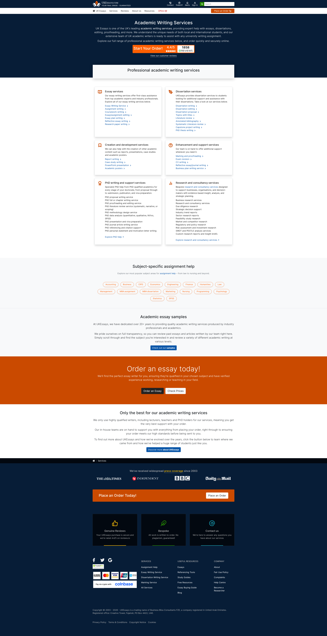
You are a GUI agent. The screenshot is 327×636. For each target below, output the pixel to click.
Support (179, 5)
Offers (161, 11)
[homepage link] (94, 460)
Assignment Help (149, 567)
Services (113, 11)
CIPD (140, 284)
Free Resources (185, 582)
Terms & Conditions (117, 622)
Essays (181, 567)
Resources (149, 11)
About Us (136, 11)
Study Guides (184, 577)
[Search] (202, 4)
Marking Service (149, 582)
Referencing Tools (186, 572)
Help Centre (220, 582)
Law (219, 284)
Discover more (163, 449)
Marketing (170, 291)
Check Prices (176, 390)
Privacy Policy (99, 622)
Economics (155, 284)
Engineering (172, 284)
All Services (146, 587)
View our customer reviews (163, 55)
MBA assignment (127, 291)
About (217, 567)
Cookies (152, 622)
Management (106, 291)
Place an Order (221, 11)
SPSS (171, 298)
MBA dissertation (150, 291)
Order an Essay (152, 390)
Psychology (221, 291)
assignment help (168, 273)
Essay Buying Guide (187, 587)
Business (127, 284)
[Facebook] (95, 560)
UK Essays (100, 11)
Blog (180, 592)
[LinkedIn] (102, 560)
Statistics (157, 298)
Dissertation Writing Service (154, 577)
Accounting (111, 284)
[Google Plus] (110, 560)
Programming (203, 291)
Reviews (125, 11)
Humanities (205, 284)
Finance (189, 284)
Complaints (219, 577)
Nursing (186, 291)
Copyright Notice (137, 622)
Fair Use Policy (221, 572)
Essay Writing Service (151, 572)
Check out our (163, 348)
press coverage (173, 470)
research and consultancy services (201, 187)
